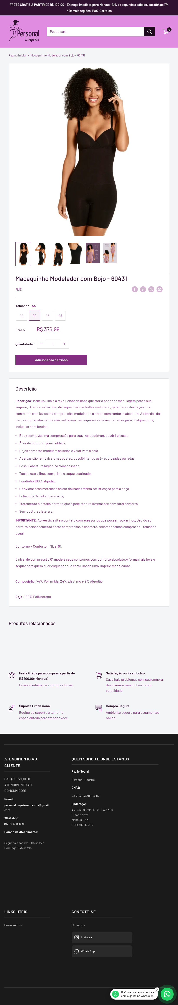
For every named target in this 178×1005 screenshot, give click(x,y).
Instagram (87, 937)
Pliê (18, 289)
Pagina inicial (17, 55)
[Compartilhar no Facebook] (135, 289)
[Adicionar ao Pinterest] (143, 289)
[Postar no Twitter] (151, 289)
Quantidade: (24, 344)
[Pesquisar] (149, 31)
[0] (165, 31)
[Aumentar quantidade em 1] (64, 343)
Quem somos (13, 925)
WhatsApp (88, 951)
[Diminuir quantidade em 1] (41, 343)
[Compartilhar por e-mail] (160, 289)
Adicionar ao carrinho (51, 360)
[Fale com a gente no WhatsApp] (167, 994)
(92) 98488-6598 (14, 824)
